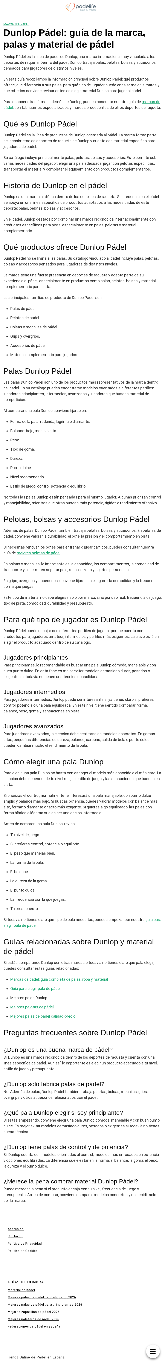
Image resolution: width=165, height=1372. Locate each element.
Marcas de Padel (16, 24)
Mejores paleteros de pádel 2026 (33, 1319)
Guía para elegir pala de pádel (35, 988)
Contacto (15, 1236)
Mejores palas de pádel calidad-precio (42, 1016)
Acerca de (16, 1229)
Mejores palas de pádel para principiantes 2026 (45, 1304)
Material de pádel (21, 1290)
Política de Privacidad (25, 1243)
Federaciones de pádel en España (34, 1326)
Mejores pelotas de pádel (32, 1007)
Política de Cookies (23, 1251)
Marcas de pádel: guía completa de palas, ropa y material (59, 979)
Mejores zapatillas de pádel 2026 (34, 1312)
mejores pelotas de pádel (38, 553)
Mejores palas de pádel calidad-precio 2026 (42, 1297)
